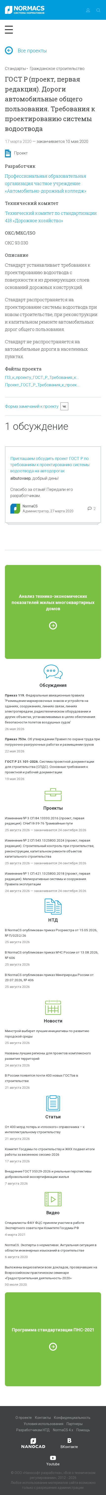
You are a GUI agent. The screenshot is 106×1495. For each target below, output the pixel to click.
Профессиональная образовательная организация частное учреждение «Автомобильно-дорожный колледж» (45, 183)
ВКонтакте (69, 1447)
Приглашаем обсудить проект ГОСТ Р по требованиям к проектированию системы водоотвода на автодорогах (49, 464)
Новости (53, 1020)
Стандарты (15, 68)
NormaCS (30, 506)
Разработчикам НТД (33, 1430)
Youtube (53, 1464)
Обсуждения (53, 685)
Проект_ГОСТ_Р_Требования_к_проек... (42, 384)
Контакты (43, 1418)
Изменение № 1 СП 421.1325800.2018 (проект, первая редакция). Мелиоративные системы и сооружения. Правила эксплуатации (47, 878)
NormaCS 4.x (63, 1430)
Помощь (83, 1430)
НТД (53, 920)
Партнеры (75, 1424)
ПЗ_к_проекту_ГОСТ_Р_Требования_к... (42, 377)
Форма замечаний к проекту (31, 406)
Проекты (53, 808)
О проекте (24, 1418)
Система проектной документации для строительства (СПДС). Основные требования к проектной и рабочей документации (49, 766)
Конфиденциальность (72, 1418)
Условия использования (43, 1424)
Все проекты (32, 51)
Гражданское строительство (57, 68)
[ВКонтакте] (64, 406)
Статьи (53, 1116)
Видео (53, 1212)
